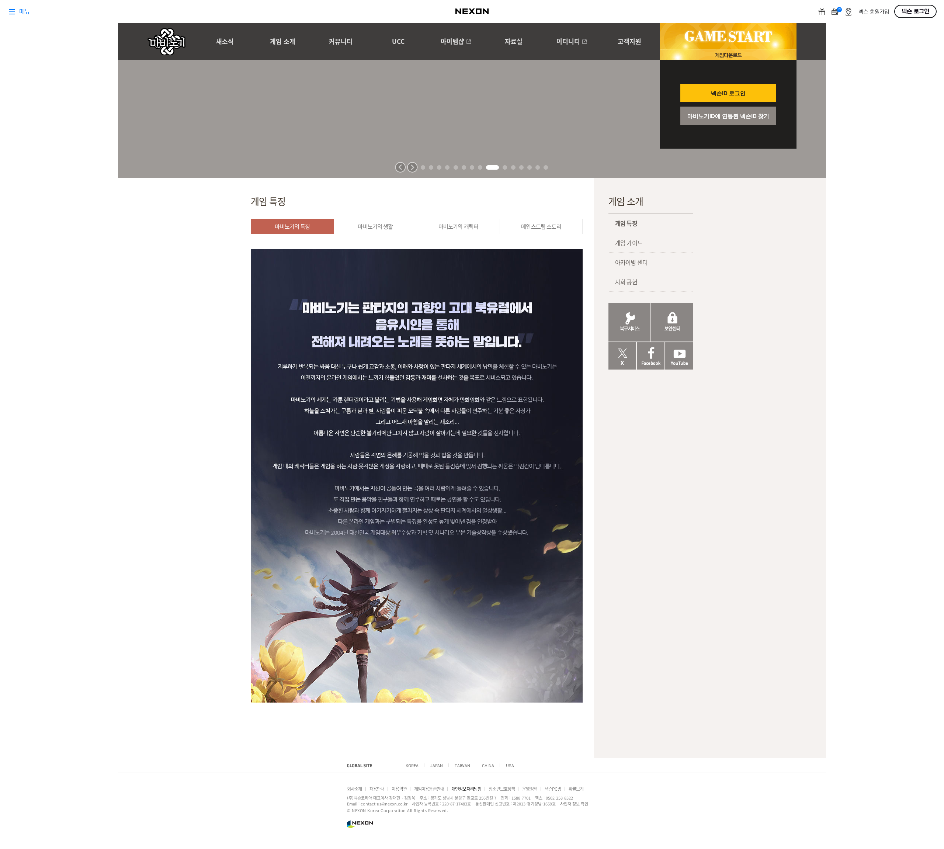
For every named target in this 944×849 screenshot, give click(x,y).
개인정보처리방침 (466, 789)
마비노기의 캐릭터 (458, 226)
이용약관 (399, 789)
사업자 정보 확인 (574, 804)
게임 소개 (282, 42)
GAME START (728, 36)
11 (513, 167)
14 (537, 167)
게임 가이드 (628, 242)
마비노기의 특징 (292, 226)
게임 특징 (626, 223)
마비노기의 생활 (375, 226)
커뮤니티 (341, 42)
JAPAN (436, 765)
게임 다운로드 (728, 54)
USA (510, 765)
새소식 (225, 42)
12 (521, 167)
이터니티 (568, 42)
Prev (400, 167)
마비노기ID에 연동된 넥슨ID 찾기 (728, 116)
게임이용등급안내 (429, 789)
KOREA (412, 765)
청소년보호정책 (502, 789)
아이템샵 (452, 42)
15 (546, 167)
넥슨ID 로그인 (728, 93)
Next (412, 167)
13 (529, 167)
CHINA (488, 765)
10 (505, 167)
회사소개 (354, 789)
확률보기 (576, 789)
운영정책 (529, 789)
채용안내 (377, 789)
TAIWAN (462, 765)
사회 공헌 (626, 281)
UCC (398, 42)
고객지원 (629, 42)
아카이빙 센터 (631, 262)
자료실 (514, 42)
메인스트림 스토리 (541, 226)
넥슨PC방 (553, 789)
